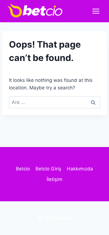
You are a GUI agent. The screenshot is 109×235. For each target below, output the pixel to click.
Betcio (23, 169)
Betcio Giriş (48, 169)
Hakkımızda (80, 169)
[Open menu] (95, 11)
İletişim (54, 179)
